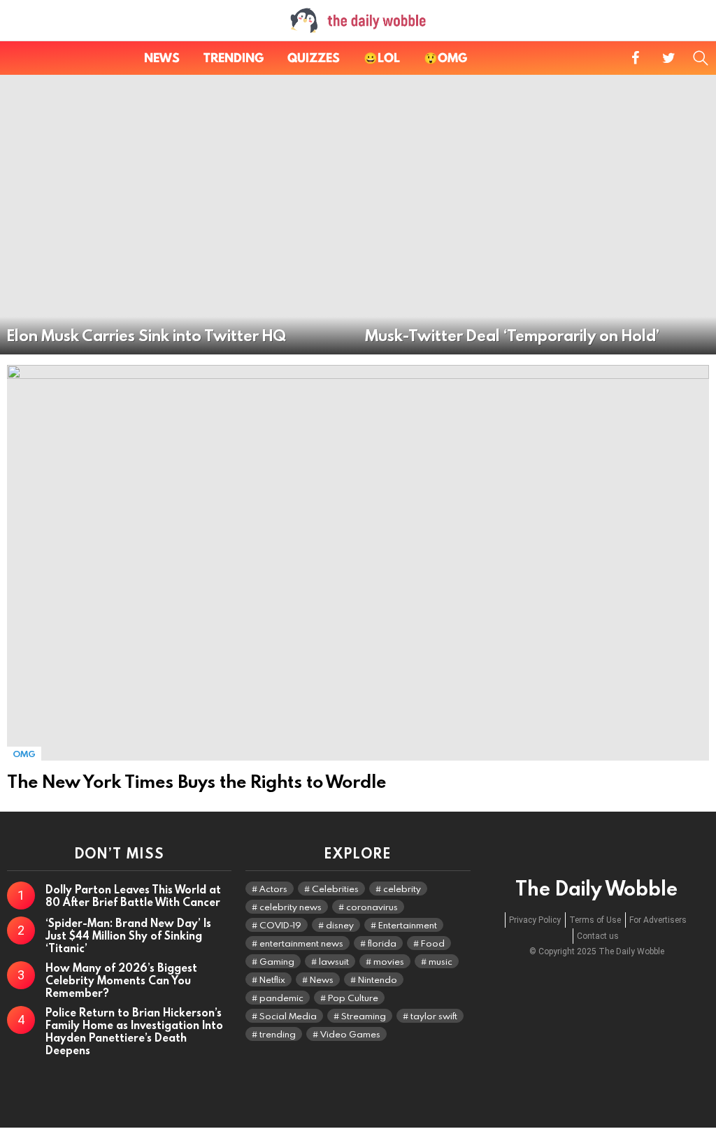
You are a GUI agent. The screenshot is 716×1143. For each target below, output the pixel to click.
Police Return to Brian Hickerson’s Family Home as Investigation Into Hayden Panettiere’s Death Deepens (134, 1031)
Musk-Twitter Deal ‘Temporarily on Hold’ (512, 335)
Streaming (363, 1015)
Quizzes (313, 57)
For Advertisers (658, 920)
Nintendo (377, 979)
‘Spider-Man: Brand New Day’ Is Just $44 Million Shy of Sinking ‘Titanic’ (128, 935)
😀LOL (382, 57)
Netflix (272, 979)
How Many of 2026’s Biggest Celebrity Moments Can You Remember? (121, 980)
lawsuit (334, 961)
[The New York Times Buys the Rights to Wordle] (358, 563)
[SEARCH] (700, 58)
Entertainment (407, 925)
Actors (273, 888)
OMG (24, 753)
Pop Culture (353, 997)
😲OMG (445, 57)
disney (340, 925)
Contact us (598, 936)
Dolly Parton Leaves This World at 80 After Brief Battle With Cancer (133, 895)
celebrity (402, 888)
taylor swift (433, 1015)
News (162, 57)
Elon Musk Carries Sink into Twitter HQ (146, 335)
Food (433, 943)
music (440, 961)
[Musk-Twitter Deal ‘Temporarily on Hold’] (537, 214)
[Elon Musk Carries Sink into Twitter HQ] (179, 214)
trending (277, 1034)
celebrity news (290, 906)
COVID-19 (280, 925)
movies (388, 961)
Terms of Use (595, 920)
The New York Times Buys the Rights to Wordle (196, 781)
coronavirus (372, 906)
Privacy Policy (535, 920)
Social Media (288, 1015)
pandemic (281, 997)
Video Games (350, 1034)
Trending (233, 57)
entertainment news (301, 943)
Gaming (276, 961)
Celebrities (335, 888)
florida (382, 943)
